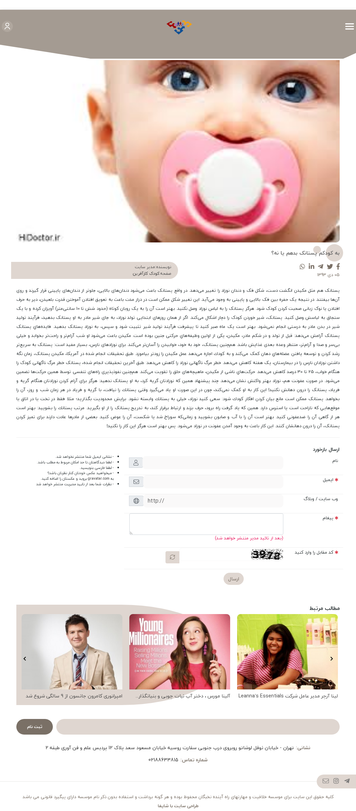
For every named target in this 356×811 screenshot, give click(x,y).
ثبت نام (34, 726)
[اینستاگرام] (336, 781)
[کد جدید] (172, 557)
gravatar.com (99, 478)
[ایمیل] (326, 781)
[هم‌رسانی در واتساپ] (302, 267)
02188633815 (163, 759)
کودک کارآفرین (146, 273)
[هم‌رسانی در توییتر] (330, 267)
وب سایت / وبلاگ (321, 499)
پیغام (328, 518)
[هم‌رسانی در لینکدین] (311, 267)
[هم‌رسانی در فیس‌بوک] (338, 267)
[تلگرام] (347, 781)
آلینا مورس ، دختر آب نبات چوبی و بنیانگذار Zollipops (184, 696)
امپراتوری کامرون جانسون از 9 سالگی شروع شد (74, 696)
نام (335, 460)
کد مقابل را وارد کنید (314, 552)
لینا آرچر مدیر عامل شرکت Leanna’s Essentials (288, 696)
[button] (331, 659)
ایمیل (328, 479)
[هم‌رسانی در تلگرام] (320, 267)
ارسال (233, 578)
